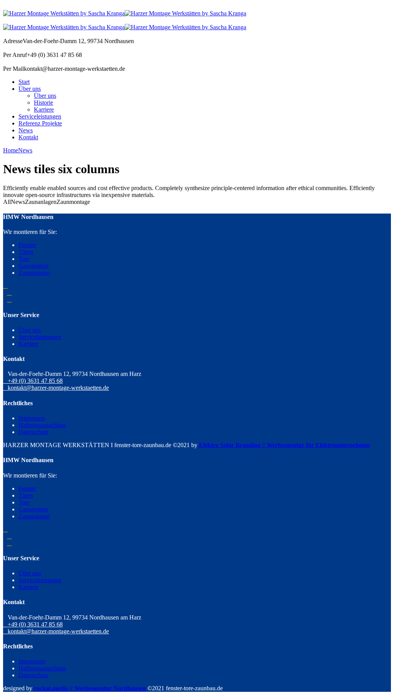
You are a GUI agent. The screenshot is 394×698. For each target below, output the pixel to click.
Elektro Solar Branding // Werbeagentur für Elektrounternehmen (284, 445)
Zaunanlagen (34, 272)
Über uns (29, 88)
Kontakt (28, 137)
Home (10, 150)
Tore (24, 258)
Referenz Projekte (40, 123)
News (25, 130)
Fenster (27, 245)
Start (24, 81)
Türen (25, 252)
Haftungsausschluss (42, 425)
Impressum (31, 418)
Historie (43, 102)
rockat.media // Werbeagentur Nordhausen (90, 688)
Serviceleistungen (39, 116)
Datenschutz (33, 432)
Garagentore (33, 265)
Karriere (44, 109)
